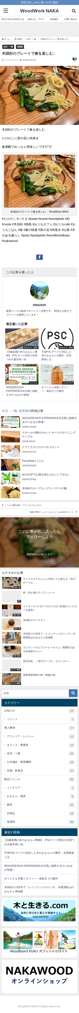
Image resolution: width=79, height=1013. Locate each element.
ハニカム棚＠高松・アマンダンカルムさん (23, 505)
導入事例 (38, 727)
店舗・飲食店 (40, 770)
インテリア (40, 787)
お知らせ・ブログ (35, 19)
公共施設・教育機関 (40, 762)
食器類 (20, 47)
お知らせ (38, 710)
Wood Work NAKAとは (13, 19)
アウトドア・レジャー (40, 736)
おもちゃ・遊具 (40, 796)
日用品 (40, 813)
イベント (40, 719)
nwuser (39, 305)
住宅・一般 (8, 47)
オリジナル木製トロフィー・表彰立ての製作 (31, 878)
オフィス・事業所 (40, 745)
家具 (40, 804)
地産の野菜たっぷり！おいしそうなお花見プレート (52, 512)
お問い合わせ (70, 19)
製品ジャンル (38, 779)
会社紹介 (54, 19)
